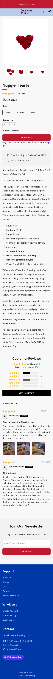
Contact (6, 582)
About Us (6, 577)
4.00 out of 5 (33, 364)
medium (20, 112)
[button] (9, 93)
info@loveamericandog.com (16, 635)
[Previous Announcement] (4, 4)
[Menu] (3, 12)
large (33, 112)
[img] (8, 411)
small (7, 112)
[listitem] (26, 4)
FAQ (4, 586)
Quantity (7, 120)
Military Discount (10, 595)
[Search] (44, 12)
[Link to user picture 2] (23, 448)
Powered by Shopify (26, 672)
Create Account (10, 611)
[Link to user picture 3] (38, 448)
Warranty (6, 591)
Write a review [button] (26, 392)
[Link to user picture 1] (8, 448)
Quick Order (8, 620)
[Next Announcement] (48, 4)
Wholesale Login (10, 615)
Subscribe (26, 551)
